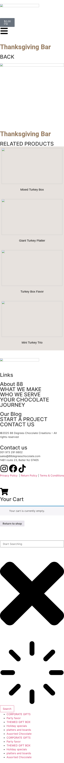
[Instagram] (4, 468)
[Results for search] (32, 673)
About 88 (11, 384)
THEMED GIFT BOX (18, 722)
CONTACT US (17, 424)
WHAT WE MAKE (20, 389)
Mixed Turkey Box (32, 189)
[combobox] (32, 543)
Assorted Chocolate (19, 733)
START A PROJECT (23, 419)
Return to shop (12, 523)
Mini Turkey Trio (32, 342)
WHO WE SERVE (20, 394)
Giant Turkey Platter (32, 240)
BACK (7, 57)
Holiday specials (17, 725)
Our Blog (11, 414)
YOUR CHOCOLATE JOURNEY (24, 402)
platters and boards (19, 729)
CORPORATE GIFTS (19, 714)
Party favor (14, 718)
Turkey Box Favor (32, 291)
